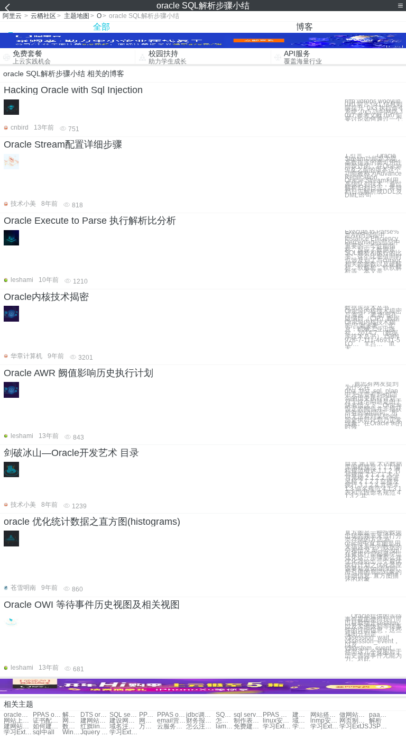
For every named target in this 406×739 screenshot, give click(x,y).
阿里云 (12, 16)
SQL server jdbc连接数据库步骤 (124, 715)
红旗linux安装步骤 (94, 726)
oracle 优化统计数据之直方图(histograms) (92, 521)
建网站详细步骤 (94, 721)
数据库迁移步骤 (71, 726)
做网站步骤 (353, 715)
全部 (101, 26)
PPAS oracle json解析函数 (171, 715)
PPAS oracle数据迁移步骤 (47, 715)
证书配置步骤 (47, 721)
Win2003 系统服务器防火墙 (71, 732)
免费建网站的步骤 (248, 726)
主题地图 (76, 16)
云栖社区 (43, 16)
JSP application (378, 726)
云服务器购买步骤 (171, 726)
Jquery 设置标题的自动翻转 (94, 732)
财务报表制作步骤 (200, 721)
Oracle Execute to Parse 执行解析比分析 (90, 220)
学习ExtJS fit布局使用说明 (124, 732)
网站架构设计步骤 (148, 721)
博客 (304, 26)
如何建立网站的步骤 (47, 726)
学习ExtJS (353, 726)
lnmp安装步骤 (324, 721)
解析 (375, 721)
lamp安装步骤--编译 (225, 726)
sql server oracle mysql (248, 715)
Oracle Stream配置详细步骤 (63, 144)
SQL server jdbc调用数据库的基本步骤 (225, 715)
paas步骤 (378, 715)
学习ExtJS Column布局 (301, 726)
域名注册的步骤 (124, 726)
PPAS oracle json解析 (148, 715)
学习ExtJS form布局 (324, 726)
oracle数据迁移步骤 (18, 715)
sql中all (43, 732)
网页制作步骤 (353, 721)
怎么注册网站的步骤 (200, 726)
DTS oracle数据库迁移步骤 (94, 715)
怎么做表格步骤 (225, 721)
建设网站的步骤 (124, 721)
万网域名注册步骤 (148, 726)
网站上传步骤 (18, 721)
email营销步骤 (171, 721)
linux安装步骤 (277, 721)
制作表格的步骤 (248, 721)
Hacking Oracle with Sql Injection (73, 90)
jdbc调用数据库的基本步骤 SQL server (200, 715)
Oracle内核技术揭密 (46, 296)
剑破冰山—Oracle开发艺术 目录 (71, 453)
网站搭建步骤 (324, 715)
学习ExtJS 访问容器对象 (18, 732)
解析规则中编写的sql (71, 715)
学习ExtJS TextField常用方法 (277, 726)
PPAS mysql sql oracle (277, 715)
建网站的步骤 (18, 726)
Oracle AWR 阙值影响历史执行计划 (78, 373)
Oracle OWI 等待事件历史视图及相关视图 (92, 604)
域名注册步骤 (301, 721)
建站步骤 (301, 715)
